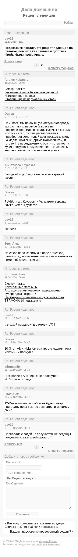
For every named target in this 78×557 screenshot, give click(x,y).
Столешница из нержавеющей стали (30, 99)
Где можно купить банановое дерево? (31, 92)
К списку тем (13, 61)
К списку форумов (61, 68)
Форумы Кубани (48, 541)
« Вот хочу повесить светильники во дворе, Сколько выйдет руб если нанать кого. (35, 525)
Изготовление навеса (20, 95)
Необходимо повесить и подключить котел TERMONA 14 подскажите (34, 299)
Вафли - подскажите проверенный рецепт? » (41, 531)
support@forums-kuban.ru (46, 544)
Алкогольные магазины (21, 287)
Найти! (68, 22)
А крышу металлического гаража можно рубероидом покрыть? (33, 292)
